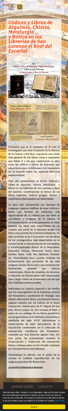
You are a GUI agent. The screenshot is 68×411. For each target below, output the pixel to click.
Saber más (59, 400)
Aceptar (34, 406)
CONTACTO (45, 386)
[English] (4, 4)
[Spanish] (7, 4)
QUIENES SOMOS (22, 386)
